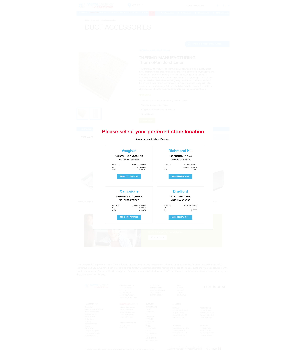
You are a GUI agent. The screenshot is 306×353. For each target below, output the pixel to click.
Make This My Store (129, 177)
